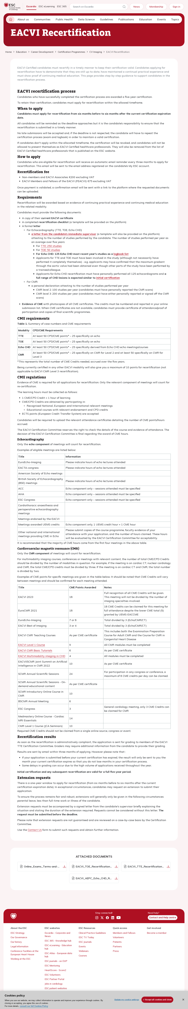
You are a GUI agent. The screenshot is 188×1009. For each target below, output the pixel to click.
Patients (117, 942)
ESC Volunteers (53, 974)
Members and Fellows (124, 933)
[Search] (124, 7)
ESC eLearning (47, 6)
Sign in (176, 6)
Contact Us (35, 830)
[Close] (183, 999)
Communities (42, 19)
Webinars (84, 951)
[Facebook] (107, 917)
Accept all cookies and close (158, 1000)
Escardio (31, 6)
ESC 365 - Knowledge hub (58, 940)
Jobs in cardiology (54, 983)
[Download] (64, 866)
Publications (126, 19)
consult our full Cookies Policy (34, 1006)
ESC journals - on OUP (56, 961)
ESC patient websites (56, 988)
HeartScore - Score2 (55, 970)
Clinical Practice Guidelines (92, 933)
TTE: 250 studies (51, 246)
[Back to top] (178, 988)
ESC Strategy (18, 933)
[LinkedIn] (112, 917)
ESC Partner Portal (54, 979)
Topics (175, 19)
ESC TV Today (86, 937)
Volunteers (118, 937)
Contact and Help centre (162, 917)
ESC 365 (62, 6)
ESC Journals (85, 942)
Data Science (86, 19)
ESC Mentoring (52, 965)
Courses (83, 955)
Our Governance (19, 937)
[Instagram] (96, 917)
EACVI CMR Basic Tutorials (35, 650)
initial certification (108, 277)
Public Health (64, 19)
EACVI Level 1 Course (31, 644)
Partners (117, 946)
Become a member (157, 933)
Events (161, 19)
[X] (102, 917)
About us (23, 19)
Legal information (19, 946)
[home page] (11, 19)
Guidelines (106, 19)
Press (116, 951)
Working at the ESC (21, 958)
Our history (16, 942)
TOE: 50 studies (50, 250)
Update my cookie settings (126, 1000)
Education (145, 19)
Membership (156, 6)
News (136, 6)
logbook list (121, 254)
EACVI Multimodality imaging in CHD (41, 656)
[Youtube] (118, 918)
